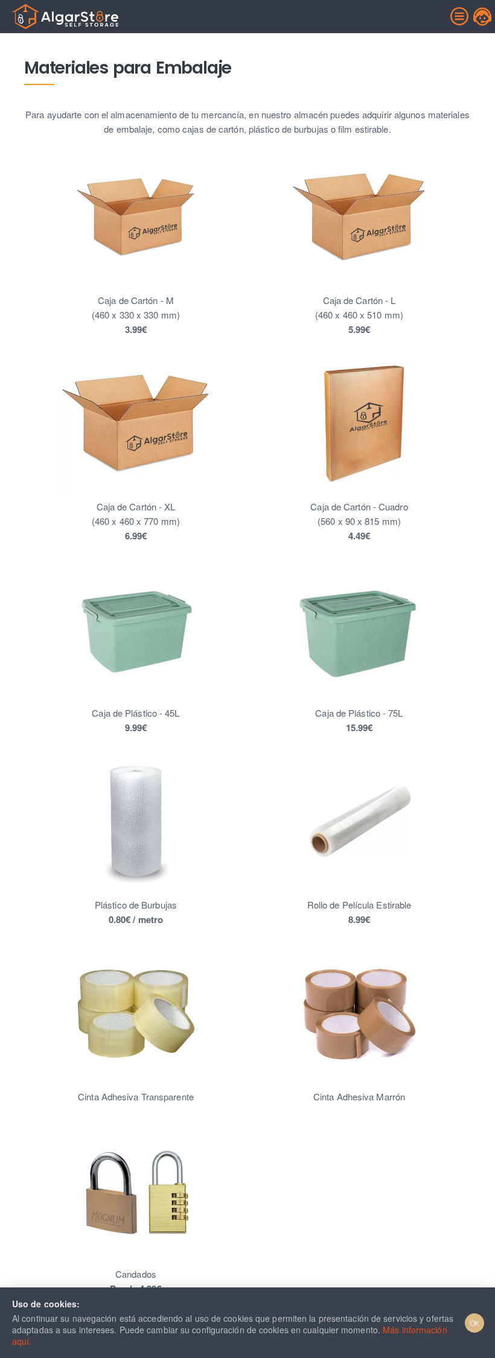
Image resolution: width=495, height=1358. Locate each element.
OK (475, 1323)
